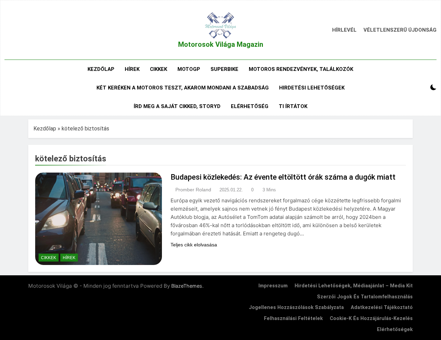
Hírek (132, 69)
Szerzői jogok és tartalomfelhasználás (365, 297)
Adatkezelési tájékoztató (382, 307)
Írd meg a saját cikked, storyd (177, 106)
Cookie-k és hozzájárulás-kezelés (371, 318)
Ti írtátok (293, 106)
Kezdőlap (101, 69)
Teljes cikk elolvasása (194, 244)
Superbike (224, 69)
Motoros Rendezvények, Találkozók (301, 69)
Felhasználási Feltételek (293, 318)
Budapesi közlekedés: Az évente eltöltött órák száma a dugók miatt (283, 177)
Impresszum (273, 286)
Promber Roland (193, 189)
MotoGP (188, 69)
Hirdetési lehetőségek (312, 88)
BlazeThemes (186, 286)
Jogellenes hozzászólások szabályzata (296, 307)
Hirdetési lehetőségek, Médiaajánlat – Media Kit (354, 286)
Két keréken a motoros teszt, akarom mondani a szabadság (182, 88)
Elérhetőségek (395, 329)
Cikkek (158, 69)
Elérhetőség (249, 106)
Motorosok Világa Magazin (220, 44)
